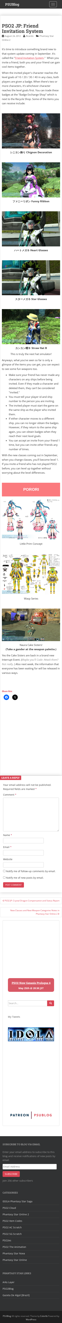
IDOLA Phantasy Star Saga (17, 1201)
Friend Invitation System (29, 58)
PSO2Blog (8, 1288)
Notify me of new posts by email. (25, 877)
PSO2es (7, 1240)
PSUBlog (12, 4)
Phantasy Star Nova (14, 1253)
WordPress (31, 1319)
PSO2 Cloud (9, 1207)
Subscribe (11, 1174)
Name (7, 835)
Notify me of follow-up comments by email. (31, 871)
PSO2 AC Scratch (12, 1227)
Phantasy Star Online (15, 1260)
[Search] (50, 1003)
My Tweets (14, 1016)
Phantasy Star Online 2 (16, 1214)
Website (7, 859)
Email (7, 847)
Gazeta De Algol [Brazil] (16, 1295)
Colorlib (44, 1316)
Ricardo (30, 36)
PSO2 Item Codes (12, 1220)
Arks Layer (8, 1282)
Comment (9, 794)
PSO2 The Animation (14, 1247)
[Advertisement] (31, 736)
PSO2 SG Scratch (12, 1233)
